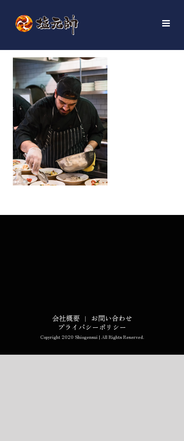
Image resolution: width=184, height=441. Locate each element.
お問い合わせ (111, 318)
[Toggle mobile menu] (166, 23)
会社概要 (66, 318)
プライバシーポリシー (92, 327)
